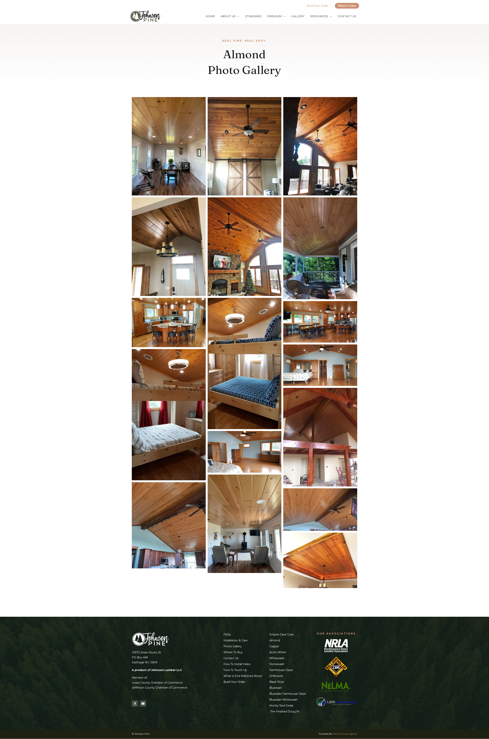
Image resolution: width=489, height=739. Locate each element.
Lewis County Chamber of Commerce (157, 682)
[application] (237, 16)
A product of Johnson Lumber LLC (157, 670)
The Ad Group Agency (345, 733)
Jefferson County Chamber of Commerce (159, 687)
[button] (347, 6)
